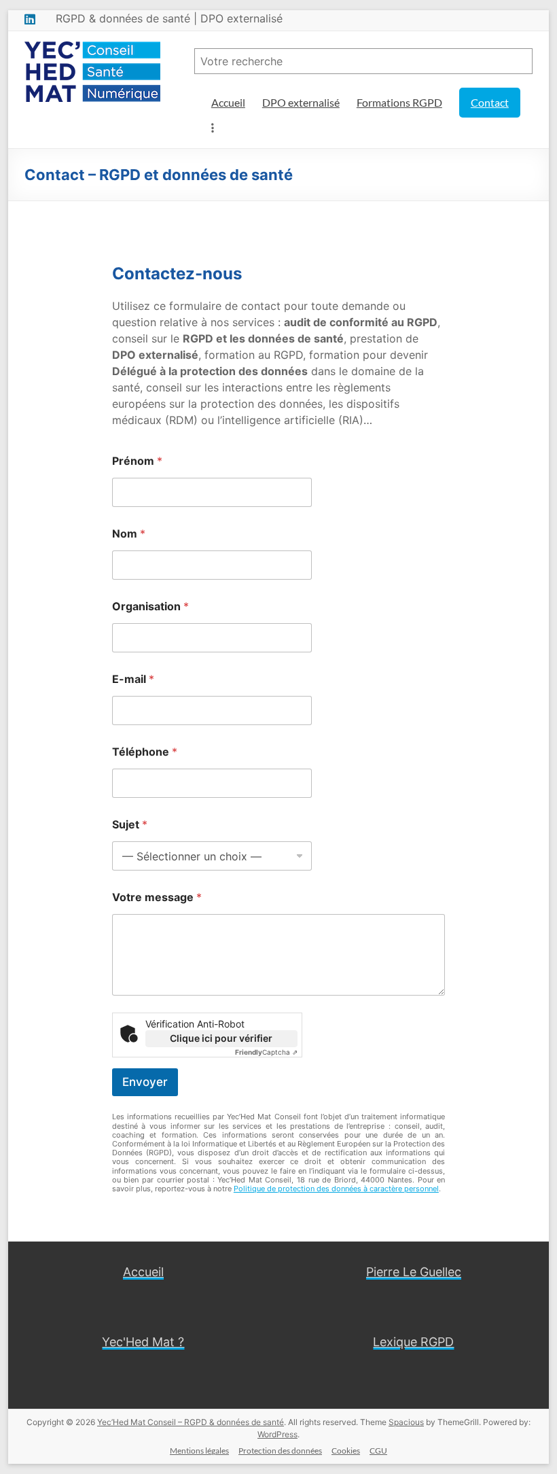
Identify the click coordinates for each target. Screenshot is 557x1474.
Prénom (137, 461)
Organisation (150, 606)
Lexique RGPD (413, 1342)
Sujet (129, 824)
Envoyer (145, 1082)
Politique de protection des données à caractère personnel (336, 1188)
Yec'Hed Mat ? (143, 1342)
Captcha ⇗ (266, 1052)
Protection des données (280, 1450)
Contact (490, 102)
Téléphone (144, 751)
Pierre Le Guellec (413, 1272)
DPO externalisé (301, 102)
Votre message (157, 897)
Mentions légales (199, 1450)
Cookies (345, 1450)
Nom (128, 533)
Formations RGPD (399, 102)
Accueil (228, 102)
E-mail (133, 679)
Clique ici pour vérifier (221, 1038)
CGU (378, 1450)
